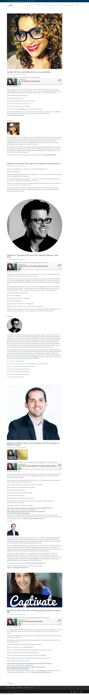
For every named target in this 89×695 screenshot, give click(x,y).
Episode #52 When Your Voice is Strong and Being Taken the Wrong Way (33, 611)
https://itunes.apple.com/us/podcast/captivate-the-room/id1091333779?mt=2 (29, 508)
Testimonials (54, 5)
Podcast (77, 5)
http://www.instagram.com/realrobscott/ (21, 369)
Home (8, 687)
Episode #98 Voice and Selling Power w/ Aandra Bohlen (29, 72)
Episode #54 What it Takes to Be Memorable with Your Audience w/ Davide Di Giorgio (33, 444)
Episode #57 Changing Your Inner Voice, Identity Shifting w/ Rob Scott (32, 256)
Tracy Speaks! (47, 5)
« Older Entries (10, 683)
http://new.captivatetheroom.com (33, 518)
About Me (26, 687)
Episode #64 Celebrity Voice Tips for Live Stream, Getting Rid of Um (33, 163)
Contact (32, 687)
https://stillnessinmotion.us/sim (27, 366)
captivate (10, 74)
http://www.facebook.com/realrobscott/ (21, 371)
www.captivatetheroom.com (15, 115)
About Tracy (30, 5)
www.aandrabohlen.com (49, 155)
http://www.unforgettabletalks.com (17, 567)
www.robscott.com (20, 361)
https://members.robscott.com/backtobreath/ (37, 363)
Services (13, 687)
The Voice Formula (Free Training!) (66, 5)
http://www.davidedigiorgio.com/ (35, 563)
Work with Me (38, 5)
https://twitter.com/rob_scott (17, 377)
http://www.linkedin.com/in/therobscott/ (20, 374)
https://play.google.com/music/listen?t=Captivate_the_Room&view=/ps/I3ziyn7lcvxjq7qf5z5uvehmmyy (26, 512)
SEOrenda (14, 691)
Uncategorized (22, 74)
